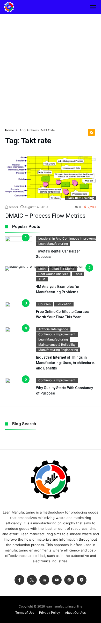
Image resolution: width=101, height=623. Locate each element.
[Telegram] (81, 580)
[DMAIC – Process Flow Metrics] (50, 178)
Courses (44, 304)
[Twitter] (32, 580)
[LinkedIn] (44, 580)
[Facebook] (19, 580)
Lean (42, 269)
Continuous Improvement (56, 334)
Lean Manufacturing (53, 244)
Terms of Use (24, 612)
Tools (78, 274)
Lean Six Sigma (63, 269)
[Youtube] (57, 580)
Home (9, 130)
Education (63, 304)
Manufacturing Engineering (58, 350)
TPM (41, 279)
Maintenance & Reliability (57, 344)
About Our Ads (75, 612)
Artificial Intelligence (53, 329)
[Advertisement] (50, 67)
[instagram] (69, 580)
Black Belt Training (80, 198)
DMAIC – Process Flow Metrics (45, 215)
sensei (13, 207)
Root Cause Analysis (53, 274)
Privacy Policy (49, 612)
